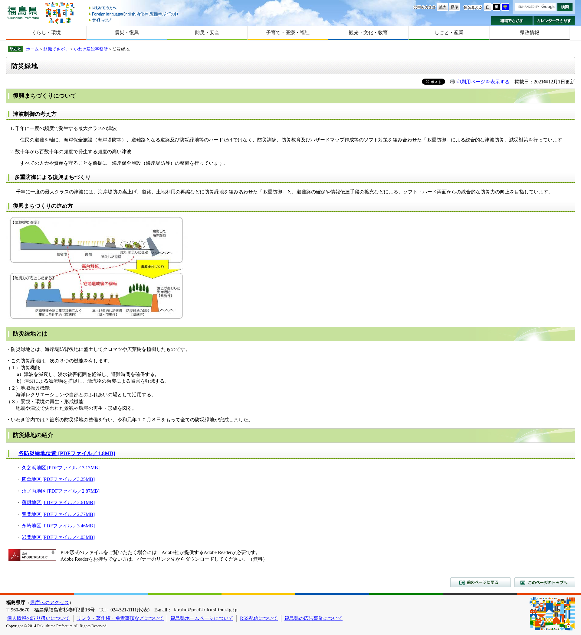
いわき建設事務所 (91, 49)
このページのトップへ (544, 582)
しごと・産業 (449, 32)
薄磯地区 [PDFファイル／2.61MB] (58, 502)
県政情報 (529, 32)
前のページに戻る (480, 582)
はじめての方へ (134, 8)
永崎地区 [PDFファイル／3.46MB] (58, 525)
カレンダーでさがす (554, 20)
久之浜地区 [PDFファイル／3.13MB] (61, 467)
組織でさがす (512, 20)
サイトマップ (134, 20)
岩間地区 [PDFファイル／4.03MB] (58, 537)
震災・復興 (127, 32)
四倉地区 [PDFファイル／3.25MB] (58, 479)
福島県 (22, 12)
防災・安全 (207, 32)
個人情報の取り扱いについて (38, 618)
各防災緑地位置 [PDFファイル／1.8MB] (66, 453)
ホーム (32, 49)
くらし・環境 (46, 32)
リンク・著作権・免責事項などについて (120, 618)
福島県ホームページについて (201, 618)
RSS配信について (259, 618)
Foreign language (134, 14)
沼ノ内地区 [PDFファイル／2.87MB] (61, 491)
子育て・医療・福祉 (288, 32)
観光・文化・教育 (368, 32)
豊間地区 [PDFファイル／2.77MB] (58, 514)
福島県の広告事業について (313, 618)
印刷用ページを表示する (483, 81)
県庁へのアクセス (49, 602)
